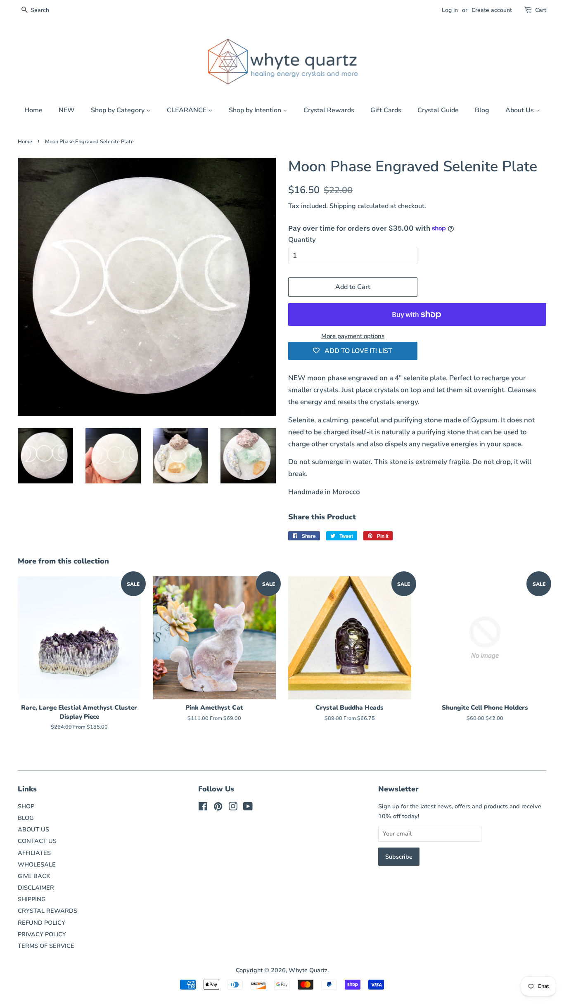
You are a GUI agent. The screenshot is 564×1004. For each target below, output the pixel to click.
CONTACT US (37, 841)
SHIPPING (32, 899)
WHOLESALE (37, 864)
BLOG (26, 818)
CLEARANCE (187, 110)
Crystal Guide (438, 110)
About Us (520, 110)
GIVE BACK (34, 876)
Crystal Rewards (328, 110)
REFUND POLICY (41, 923)
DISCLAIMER (36, 887)
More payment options (352, 336)
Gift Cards (385, 110)
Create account (492, 10)
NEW (67, 110)
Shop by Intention (256, 110)
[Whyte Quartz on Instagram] (232, 808)
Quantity (302, 239)
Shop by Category (118, 110)
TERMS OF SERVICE (46, 946)
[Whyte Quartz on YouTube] (248, 808)
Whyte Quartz (308, 970)
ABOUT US (33, 829)
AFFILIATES (34, 853)
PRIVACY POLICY (42, 934)
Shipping (342, 206)
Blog (482, 110)
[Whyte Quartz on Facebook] (203, 808)
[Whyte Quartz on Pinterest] (218, 808)
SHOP (26, 806)
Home (33, 110)
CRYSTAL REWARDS (47, 911)
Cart (540, 10)
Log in (450, 10)
